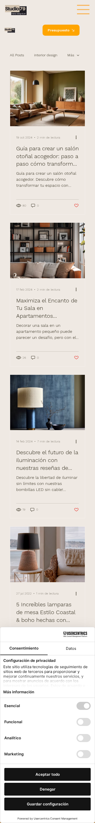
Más (70, 55)
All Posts (17, 55)
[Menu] (86, 30)
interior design (45, 55)
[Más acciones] (78, 137)
